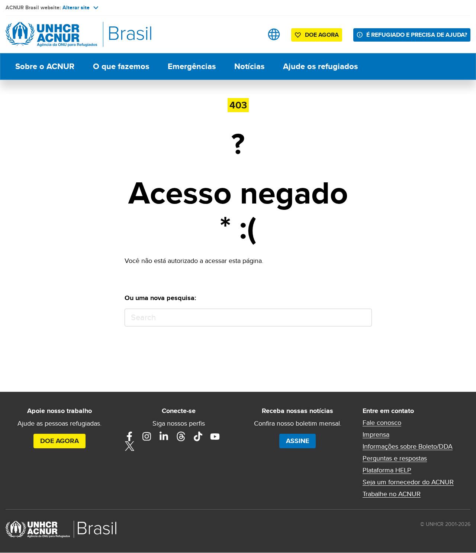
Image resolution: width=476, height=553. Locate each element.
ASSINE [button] (297, 441)
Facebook (129, 436)
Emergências (192, 66)
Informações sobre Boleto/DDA (408, 446)
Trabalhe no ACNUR (392, 494)
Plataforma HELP (387, 470)
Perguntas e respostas (395, 458)
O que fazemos (121, 66)
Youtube (215, 436)
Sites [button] (274, 34)
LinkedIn (163, 436)
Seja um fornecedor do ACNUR (408, 482)
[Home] (58, 34)
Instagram (146, 436)
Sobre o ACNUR (44, 66)
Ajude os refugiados (320, 66)
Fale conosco (382, 423)
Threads (181, 436)
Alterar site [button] (76, 7)
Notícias (249, 66)
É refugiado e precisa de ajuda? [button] (416, 34)
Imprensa (376, 434)
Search (363, 318)
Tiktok (198, 436)
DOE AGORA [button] (322, 34)
